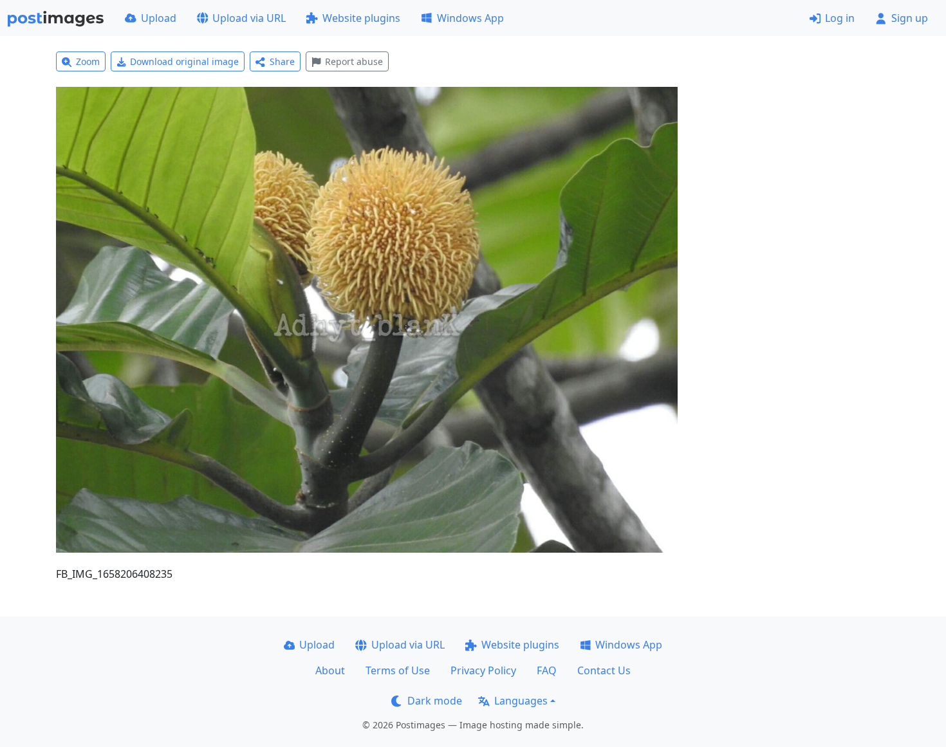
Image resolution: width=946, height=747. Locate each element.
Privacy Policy (483, 670)
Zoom (88, 61)
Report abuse (354, 61)
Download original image (184, 61)
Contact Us (604, 670)
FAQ (547, 670)
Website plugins (361, 18)
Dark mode (434, 701)
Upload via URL (249, 18)
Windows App (470, 18)
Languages (521, 701)
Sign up (909, 18)
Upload (158, 18)
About (330, 670)
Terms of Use (398, 670)
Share (282, 61)
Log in (840, 18)
